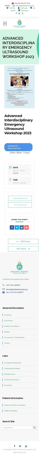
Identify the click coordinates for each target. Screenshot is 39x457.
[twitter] (20, 446)
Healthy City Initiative (11, 326)
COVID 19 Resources (11, 380)
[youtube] (19, 13)
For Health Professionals (12, 363)
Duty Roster (8, 320)
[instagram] (22, 13)
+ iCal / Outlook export (20, 205)
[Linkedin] (22, 227)
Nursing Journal (9, 374)
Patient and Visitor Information (15, 405)
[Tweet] (17, 227)
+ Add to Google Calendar (20, 198)
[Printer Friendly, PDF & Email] (19, 152)
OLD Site (12, 8)
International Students (12, 368)
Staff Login (24, 8)
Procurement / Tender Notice (14, 337)
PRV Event (25, 241)
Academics (8, 315)
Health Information (10, 411)
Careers (7, 343)
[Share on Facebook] (12, 227)
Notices (7, 332)
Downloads (8, 385)
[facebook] (16, 13)
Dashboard (24, 10)
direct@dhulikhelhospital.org (25, 6)
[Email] (26, 227)
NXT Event (21, 249)
